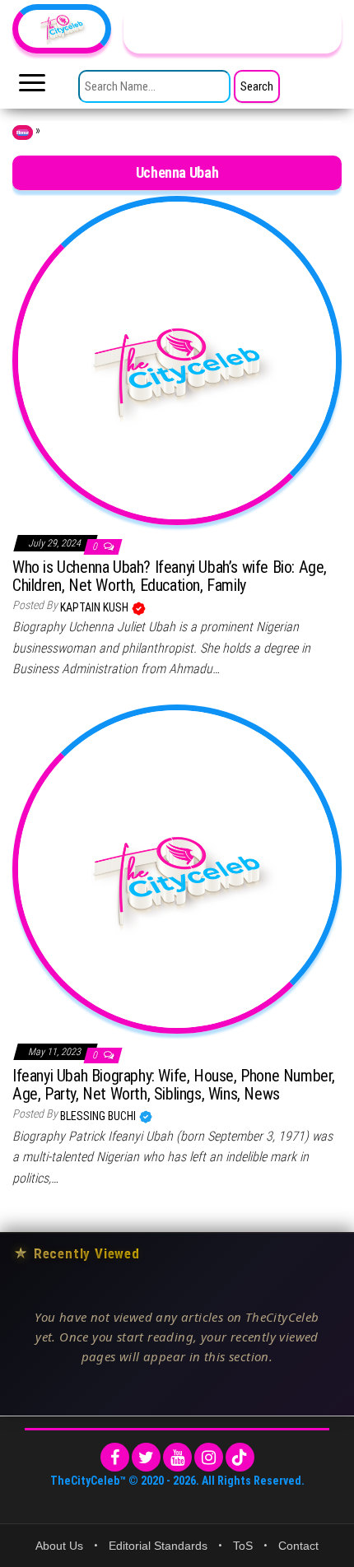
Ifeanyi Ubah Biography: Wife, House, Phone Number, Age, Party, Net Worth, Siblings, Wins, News (173, 1085)
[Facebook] (114, 1457)
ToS (243, 1545)
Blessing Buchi (99, 1116)
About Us (59, 1545)
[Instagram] (208, 1457)
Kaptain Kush (95, 607)
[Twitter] (146, 1457)
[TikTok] (240, 1457)
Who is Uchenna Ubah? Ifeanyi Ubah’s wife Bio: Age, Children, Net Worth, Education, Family (169, 576)
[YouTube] (177, 1457)
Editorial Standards (158, 1545)
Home (22, 132)
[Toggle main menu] (32, 87)
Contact (298, 1545)
